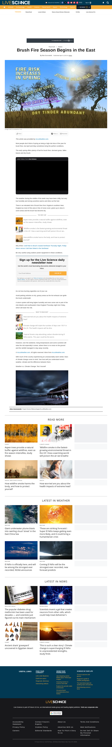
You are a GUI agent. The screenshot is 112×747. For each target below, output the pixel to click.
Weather (60, 46)
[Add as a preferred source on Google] (56, 713)
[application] (42, 176)
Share (20, 133)
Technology (63, 7)
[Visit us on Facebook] (62, 3)
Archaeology (20, 7)
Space (55, 7)
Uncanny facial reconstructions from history (62, 692)
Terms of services (38, 278)
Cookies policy (41, 727)
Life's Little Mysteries (42, 676)
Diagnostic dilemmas (42, 681)
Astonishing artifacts (42, 683)
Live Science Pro (90, 12)
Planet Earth (46, 7)
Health (29, 7)
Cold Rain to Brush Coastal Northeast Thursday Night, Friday (44, 246)
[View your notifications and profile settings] (103, 2)
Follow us (55, 133)
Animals (10, 7)
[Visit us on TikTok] (77, 3)
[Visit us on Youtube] (71, 3)
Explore (72, 7)
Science (36, 7)
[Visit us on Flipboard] (74, 3)
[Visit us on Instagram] (68, 3)
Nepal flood (29, 12)
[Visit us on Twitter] (65, 3)
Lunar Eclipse (42, 12)
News (70, 55)
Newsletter (64, 133)
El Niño (78, 12)
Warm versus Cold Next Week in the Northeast (32, 248)
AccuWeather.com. (42, 139)
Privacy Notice (21, 279)
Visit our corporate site (89, 707)
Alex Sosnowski (47, 55)
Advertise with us (65, 727)
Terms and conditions (89, 722)
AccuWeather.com (23, 352)
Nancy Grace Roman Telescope (61, 12)
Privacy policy (19, 727)
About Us (62, 722)
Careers (16, 731)
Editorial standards (43, 731)
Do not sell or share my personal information (89, 733)
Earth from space (41, 678)
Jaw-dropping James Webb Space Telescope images (63, 677)
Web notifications (88, 727)
